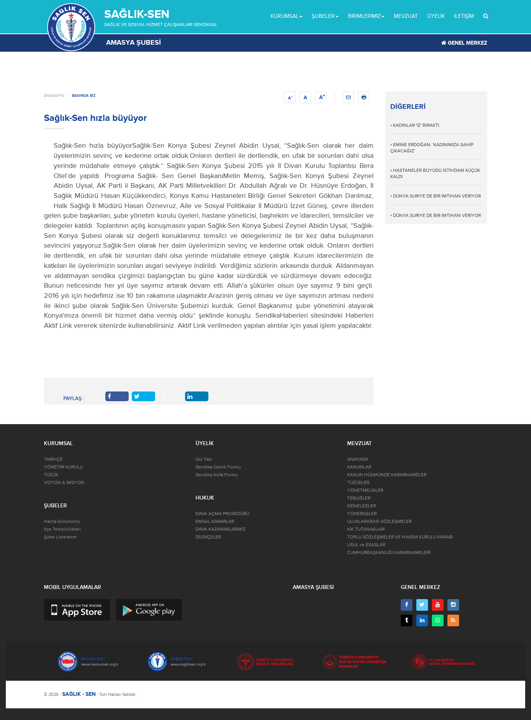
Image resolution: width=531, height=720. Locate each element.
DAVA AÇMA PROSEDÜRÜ (222, 514)
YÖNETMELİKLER (365, 490)
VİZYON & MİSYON (64, 483)
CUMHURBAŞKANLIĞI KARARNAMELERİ (389, 553)
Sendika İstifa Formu (217, 475)
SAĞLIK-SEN (136, 14)
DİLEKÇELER (208, 537)
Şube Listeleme (60, 537)
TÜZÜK (51, 475)
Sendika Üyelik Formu (218, 467)
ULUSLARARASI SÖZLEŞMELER (379, 521)
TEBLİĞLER (358, 498)
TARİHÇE (53, 459)
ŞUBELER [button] (323, 16)
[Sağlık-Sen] (71, 27)
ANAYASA (357, 459)
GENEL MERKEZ (466, 43)
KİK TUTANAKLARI (366, 529)
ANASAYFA (54, 95)
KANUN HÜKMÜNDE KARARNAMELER (386, 475)
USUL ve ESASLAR (366, 545)
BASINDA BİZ (84, 95)
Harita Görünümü (62, 521)
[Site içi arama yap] (486, 16)
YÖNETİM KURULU (63, 467)
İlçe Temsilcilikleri (62, 529)
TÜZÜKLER (358, 483)
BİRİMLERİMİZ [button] (364, 16)
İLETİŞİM (464, 16)
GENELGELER (361, 506)
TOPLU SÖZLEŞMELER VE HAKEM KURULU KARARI (400, 537)
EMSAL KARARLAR (215, 521)
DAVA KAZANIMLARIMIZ (221, 529)
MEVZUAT (406, 16)
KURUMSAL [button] (285, 16)
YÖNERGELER (362, 514)
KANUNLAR (359, 467)
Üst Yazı (204, 459)
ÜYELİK (436, 16)
